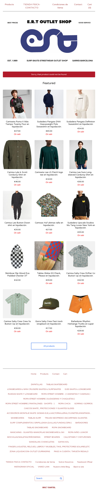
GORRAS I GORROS (83, 403)
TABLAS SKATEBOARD (56, 384)
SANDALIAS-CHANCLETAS (41, 442)
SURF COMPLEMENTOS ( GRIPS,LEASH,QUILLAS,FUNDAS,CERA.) (41, 423)
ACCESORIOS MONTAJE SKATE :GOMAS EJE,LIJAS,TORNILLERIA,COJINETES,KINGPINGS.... (49, 413)
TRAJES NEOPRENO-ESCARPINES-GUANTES (66, 418)
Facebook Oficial (84, 462)
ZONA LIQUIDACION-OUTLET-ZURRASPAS (30, 451)
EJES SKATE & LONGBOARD (78, 389)
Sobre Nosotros (66, 462)
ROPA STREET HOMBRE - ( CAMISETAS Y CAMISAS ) (65, 394)
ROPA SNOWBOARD (61, 427)
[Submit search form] (61, 478)
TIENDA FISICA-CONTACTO (31, 6)
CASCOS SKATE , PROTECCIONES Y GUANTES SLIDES (49, 408)
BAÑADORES (81, 423)
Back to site (79, 467)
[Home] (49, 41)
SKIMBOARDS (17, 418)
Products (9, 4)
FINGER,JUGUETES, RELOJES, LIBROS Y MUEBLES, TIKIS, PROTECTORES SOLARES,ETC (49, 446)
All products (49, 346)
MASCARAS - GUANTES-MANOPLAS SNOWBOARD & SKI (37, 432)
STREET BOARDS (52, 437)
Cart (65, 374)
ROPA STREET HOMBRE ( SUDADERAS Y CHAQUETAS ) (49, 399)
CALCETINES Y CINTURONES (77, 437)
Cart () (89, 6)
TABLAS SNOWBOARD (37, 427)
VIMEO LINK (43, 467)
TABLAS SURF (34, 418)
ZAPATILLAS (36, 384)
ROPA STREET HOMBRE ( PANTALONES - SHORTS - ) (29, 403)
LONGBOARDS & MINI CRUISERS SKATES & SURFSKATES (34, 389)
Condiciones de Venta (60, 6)
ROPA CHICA (64, 403)
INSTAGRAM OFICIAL (24, 467)
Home (33, 374)
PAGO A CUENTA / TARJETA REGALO (71, 451)
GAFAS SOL (63, 442)
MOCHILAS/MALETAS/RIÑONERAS (23, 437)
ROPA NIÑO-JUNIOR (78, 432)
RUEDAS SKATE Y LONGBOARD (23, 394)
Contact (78, 4)
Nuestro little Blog (61, 467)
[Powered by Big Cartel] (49, 487)
